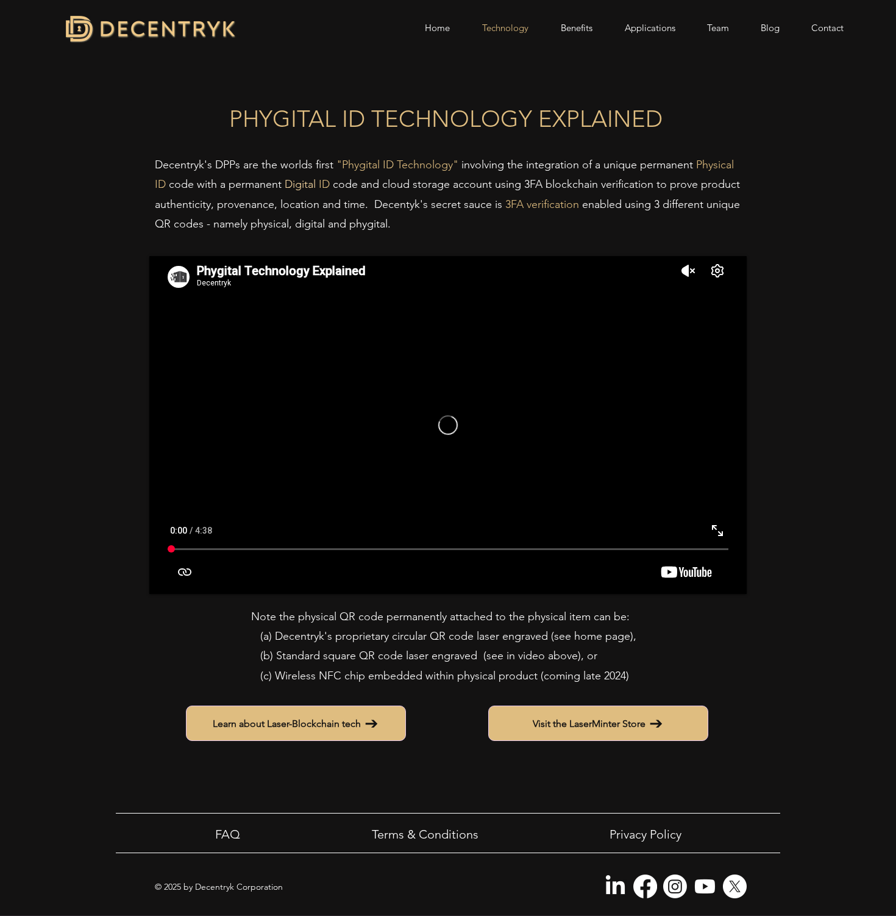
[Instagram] (675, 886)
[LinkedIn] (615, 886)
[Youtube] (705, 886)
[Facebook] (645, 886)
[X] (735, 886)
